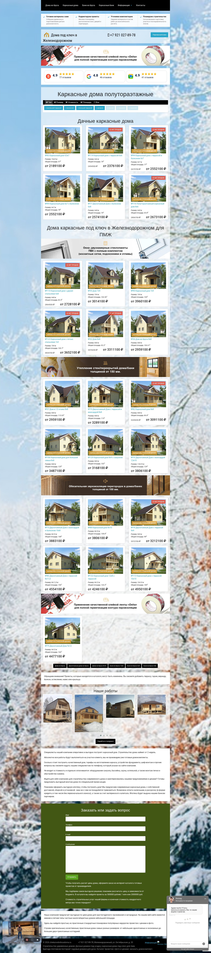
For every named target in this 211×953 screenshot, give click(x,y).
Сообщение (70, 844)
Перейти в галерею (105, 741)
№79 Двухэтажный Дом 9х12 (58, 646)
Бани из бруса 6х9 (133, 666)
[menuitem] (52, 5)
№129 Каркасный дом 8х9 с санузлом (105, 457)
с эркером (99, 108)
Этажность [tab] (73, 102)
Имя (67, 815)
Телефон (69, 825)
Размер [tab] (59, 102)
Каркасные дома (70, 5)
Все (97, 102)
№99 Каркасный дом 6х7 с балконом (62, 204)
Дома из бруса (52, 5)
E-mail (68, 835)
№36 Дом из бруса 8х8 (141, 339)
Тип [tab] (50, 102)
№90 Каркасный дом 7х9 (142, 291)
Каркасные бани (106, 5)
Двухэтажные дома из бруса (79, 666)
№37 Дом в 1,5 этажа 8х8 (56, 409)
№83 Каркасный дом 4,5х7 (57, 155)
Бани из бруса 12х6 (116, 666)
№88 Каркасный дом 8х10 (100, 527)
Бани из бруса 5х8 (149, 666)
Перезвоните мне (159, 35)
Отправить (71, 877)
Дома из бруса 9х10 (99, 666)
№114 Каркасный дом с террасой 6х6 (105, 155)
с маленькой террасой (53, 108)
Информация (124, 5)
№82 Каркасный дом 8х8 (142, 409)
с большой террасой (85, 108)
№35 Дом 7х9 (94, 291)
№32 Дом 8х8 (94, 339)
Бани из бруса (88, 5)
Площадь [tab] (86, 102)
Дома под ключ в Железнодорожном (60, 38)
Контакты (140, 5)
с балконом (70, 108)
